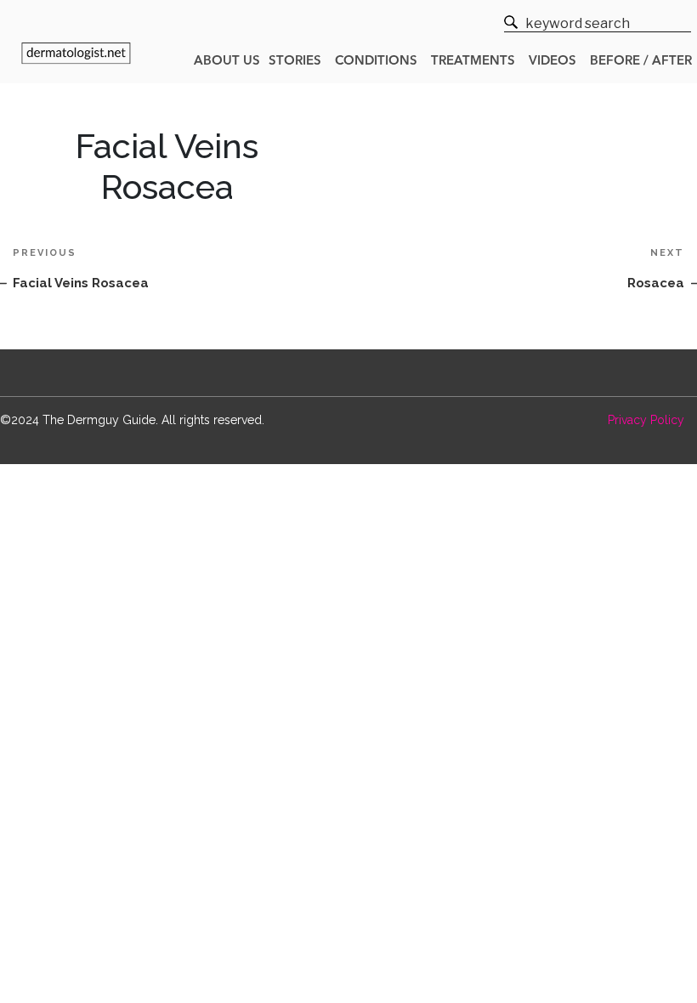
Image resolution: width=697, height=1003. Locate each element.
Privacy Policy (646, 420)
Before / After (641, 61)
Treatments (473, 61)
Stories (295, 61)
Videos (552, 61)
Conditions (376, 61)
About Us (227, 61)
